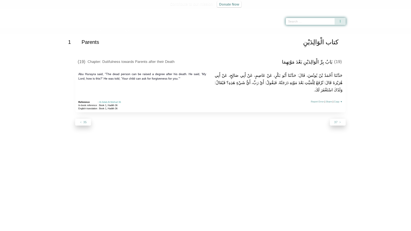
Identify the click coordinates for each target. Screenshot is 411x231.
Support (185, 227)
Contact (219, 227)
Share (329, 101)
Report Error (317, 101)
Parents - (122, 30)
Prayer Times (385, 10)
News (171, 227)
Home (75, 30)
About (160, 227)
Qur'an (358, 10)
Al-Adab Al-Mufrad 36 (110, 102)
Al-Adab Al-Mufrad (93, 30)
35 (84, 122)
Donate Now (229, 4)
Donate (233, 227)
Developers (202, 227)
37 (336, 122)
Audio (400, 10)
